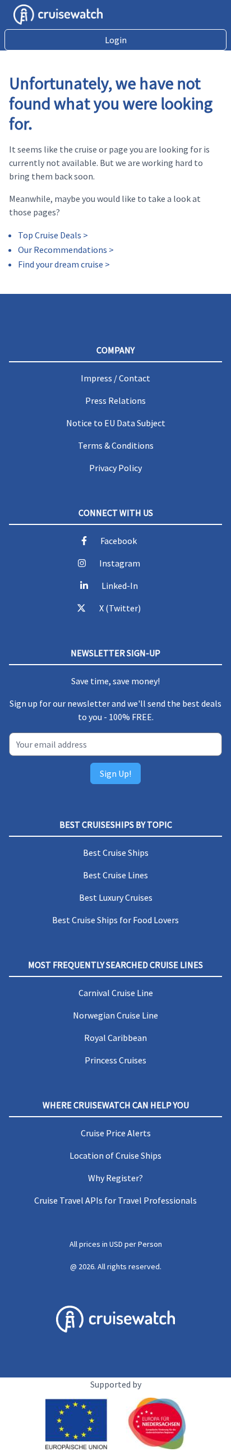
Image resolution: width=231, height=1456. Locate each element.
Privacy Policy (115, 467)
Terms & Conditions (116, 445)
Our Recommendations (62, 249)
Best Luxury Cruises (116, 897)
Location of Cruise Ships (115, 1155)
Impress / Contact (115, 378)
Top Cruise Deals (49, 235)
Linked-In (119, 585)
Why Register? (115, 1177)
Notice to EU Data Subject (115, 422)
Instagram (119, 563)
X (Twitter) (120, 608)
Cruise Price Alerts (116, 1133)
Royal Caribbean (115, 1037)
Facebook (118, 540)
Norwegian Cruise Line (115, 1015)
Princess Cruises (115, 1060)
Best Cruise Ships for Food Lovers (115, 919)
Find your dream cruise (60, 264)
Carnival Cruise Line (115, 992)
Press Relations (115, 400)
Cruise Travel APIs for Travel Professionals (115, 1200)
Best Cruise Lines (115, 875)
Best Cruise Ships (116, 852)
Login (116, 39)
